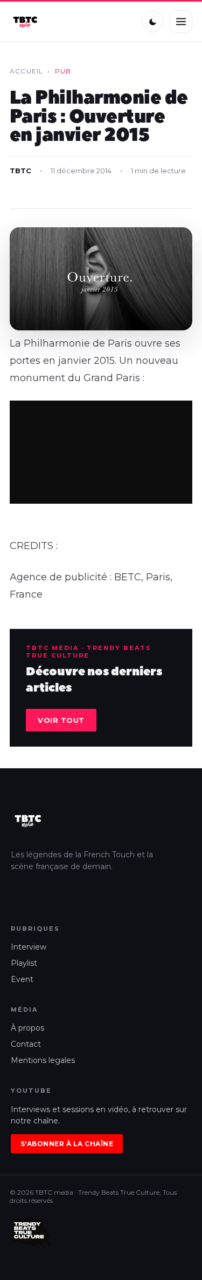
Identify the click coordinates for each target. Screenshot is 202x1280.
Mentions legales (43, 1060)
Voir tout (61, 720)
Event (22, 979)
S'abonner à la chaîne (66, 1144)
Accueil (26, 71)
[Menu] (181, 21)
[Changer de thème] (152, 21)
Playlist (24, 963)
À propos (27, 1028)
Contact (26, 1044)
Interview (28, 947)
